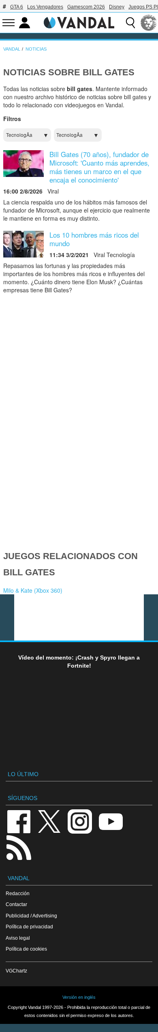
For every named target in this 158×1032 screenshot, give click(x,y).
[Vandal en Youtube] (111, 820)
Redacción (18, 893)
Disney (116, 7)
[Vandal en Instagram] (80, 820)
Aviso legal (18, 938)
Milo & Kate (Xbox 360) (32, 590)
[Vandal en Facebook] (19, 820)
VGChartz (16, 970)
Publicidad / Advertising (31, 915)
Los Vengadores (45, 7)
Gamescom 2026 (86, 7)
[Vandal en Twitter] (49, 820)
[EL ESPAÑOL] (149, 23)
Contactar (16, 904)
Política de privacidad (29, 926)
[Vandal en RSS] (19, 846)
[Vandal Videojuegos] (79, 22)
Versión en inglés (79, 997)
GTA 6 (16, 7)
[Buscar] (130, 23)
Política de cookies (26, 948)
